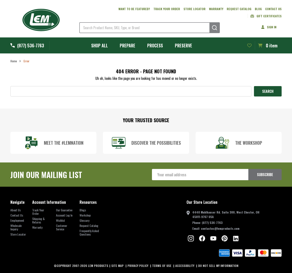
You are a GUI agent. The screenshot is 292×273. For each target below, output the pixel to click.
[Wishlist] (249, 45)
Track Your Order (38, 212)
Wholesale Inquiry (16, 227)
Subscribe (265, 174)
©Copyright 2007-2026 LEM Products (81, 265)
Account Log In (64, 215)
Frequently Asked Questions (89, 232)
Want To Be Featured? (134, 8)
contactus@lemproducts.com (220, 228)
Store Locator (194, 8)
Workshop (85, 215)
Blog (258, 8)
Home (13, 61)
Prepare (127, 45)
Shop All (99, 45)
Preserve (183, 45)
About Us (15, 210)
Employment (17, 220)
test (191, 238)
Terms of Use (162, 265)
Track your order (166, 8)
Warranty (216, 8)
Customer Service (61, 227)
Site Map (117, 265)
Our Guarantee (64, 210)
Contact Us (273, 8)
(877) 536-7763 (212, 222)
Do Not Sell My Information (218, 265)
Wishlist (60, 220)
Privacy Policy (138, 265)
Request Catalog (239, 8)
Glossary (84, 220)
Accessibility (185, 265)
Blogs (83, 210)
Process (155, 45)
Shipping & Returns (38, 220)
